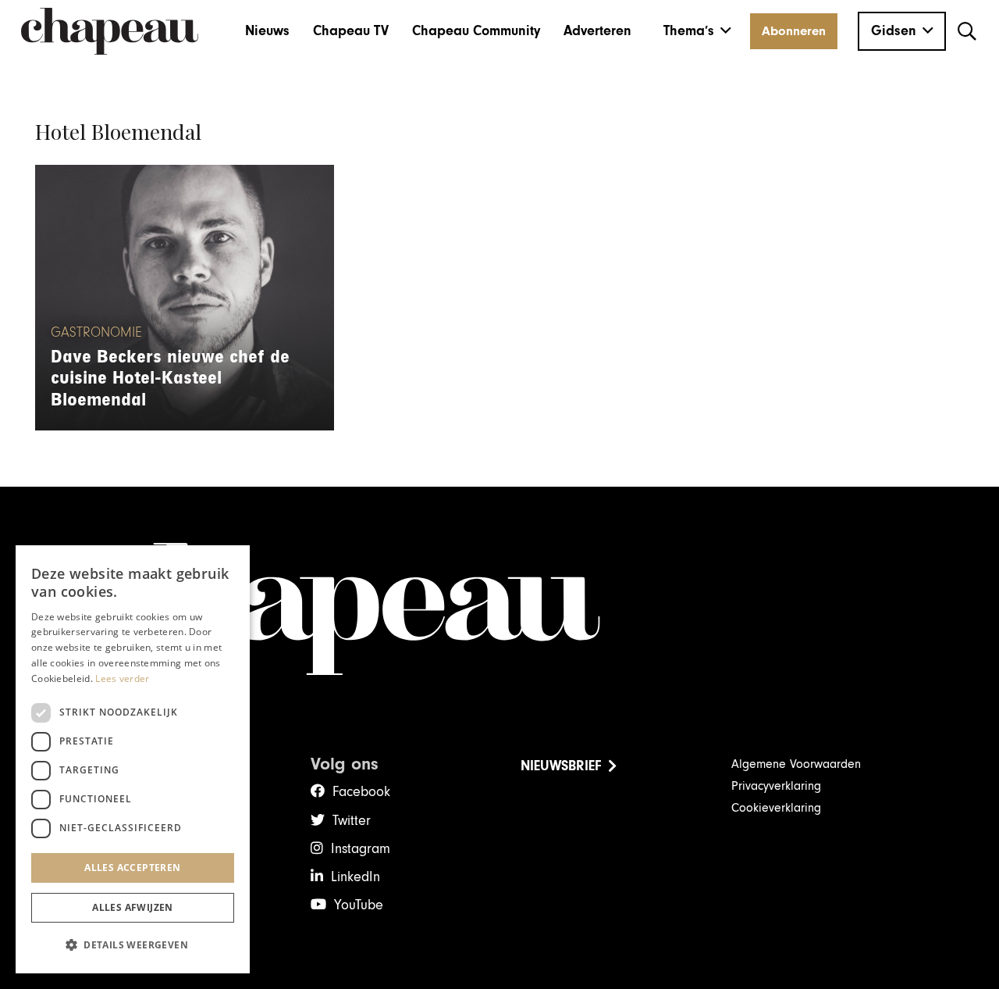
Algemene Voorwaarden (796, 764)
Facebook (361, 792)
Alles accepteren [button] (132, 867)
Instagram (360, 849)
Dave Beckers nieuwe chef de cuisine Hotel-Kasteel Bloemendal (170, 378)
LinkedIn (355, 877)
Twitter (351, 820)
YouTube (358, 905)
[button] (697, 31)
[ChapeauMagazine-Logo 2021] (109, 31)
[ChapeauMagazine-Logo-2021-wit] (499, 609)
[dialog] (133, 759)
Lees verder (122, 678)
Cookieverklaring (776, 808)
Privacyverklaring (776, 786)
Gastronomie (96, 333)
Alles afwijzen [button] (132, 907)
